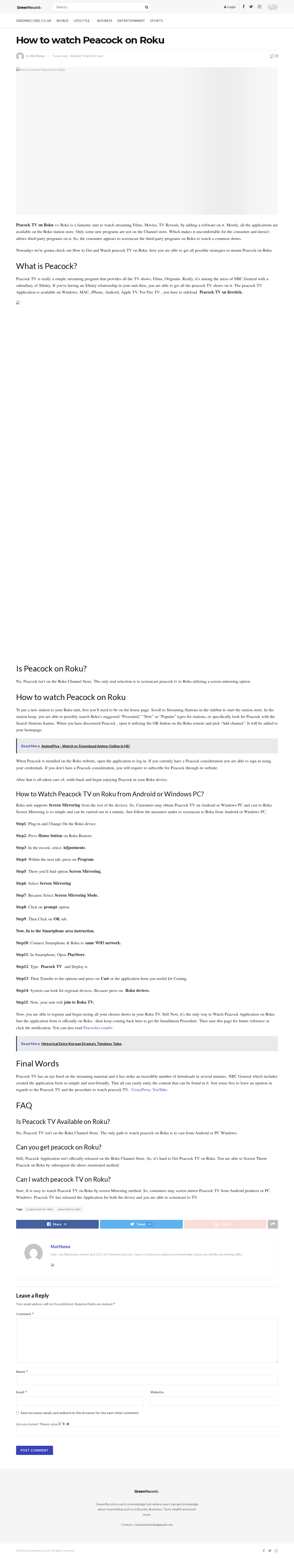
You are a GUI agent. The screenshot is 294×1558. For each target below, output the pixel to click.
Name (22, 1371)
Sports (156, 21)
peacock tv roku (69, 1209)
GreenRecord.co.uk (33, 21)
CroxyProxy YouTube (149, 1089)
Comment (25, 1314)
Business (105, 21)
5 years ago (60, 56)
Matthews (37, 56)
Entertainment (131, 21)
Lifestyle (82, 21)
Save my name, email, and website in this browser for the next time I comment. (80, 1413)
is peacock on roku (39, 1209)
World (63, 21)
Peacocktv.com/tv (98, 1027)
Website (157, 1392)
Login (231, 7)
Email (21, 1392)
